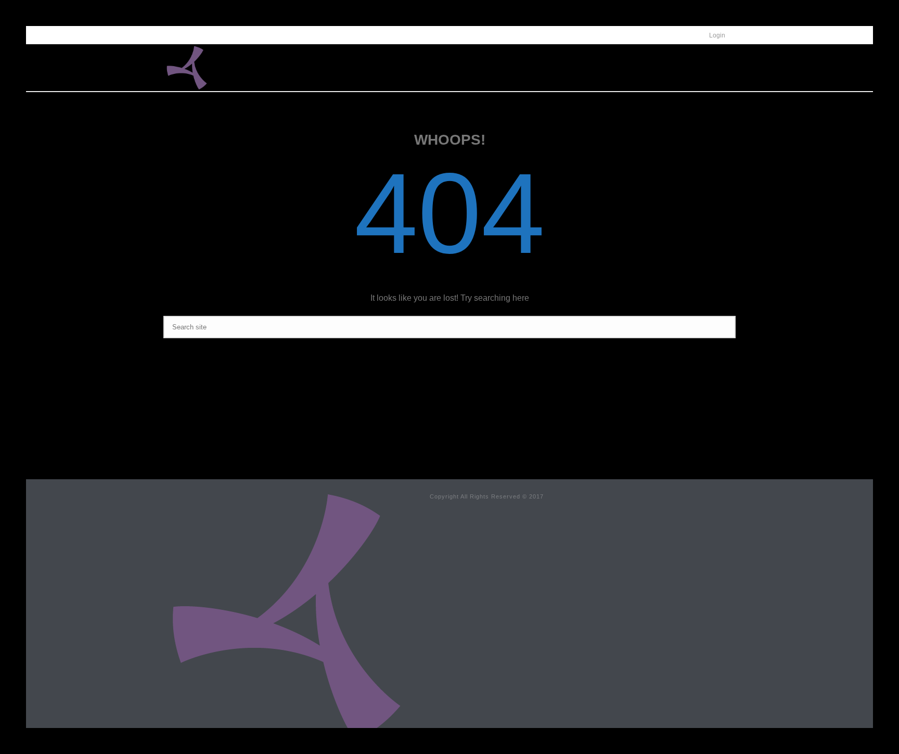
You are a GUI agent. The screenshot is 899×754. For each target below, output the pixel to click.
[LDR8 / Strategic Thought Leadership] (286, 616)
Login (717, 35)
